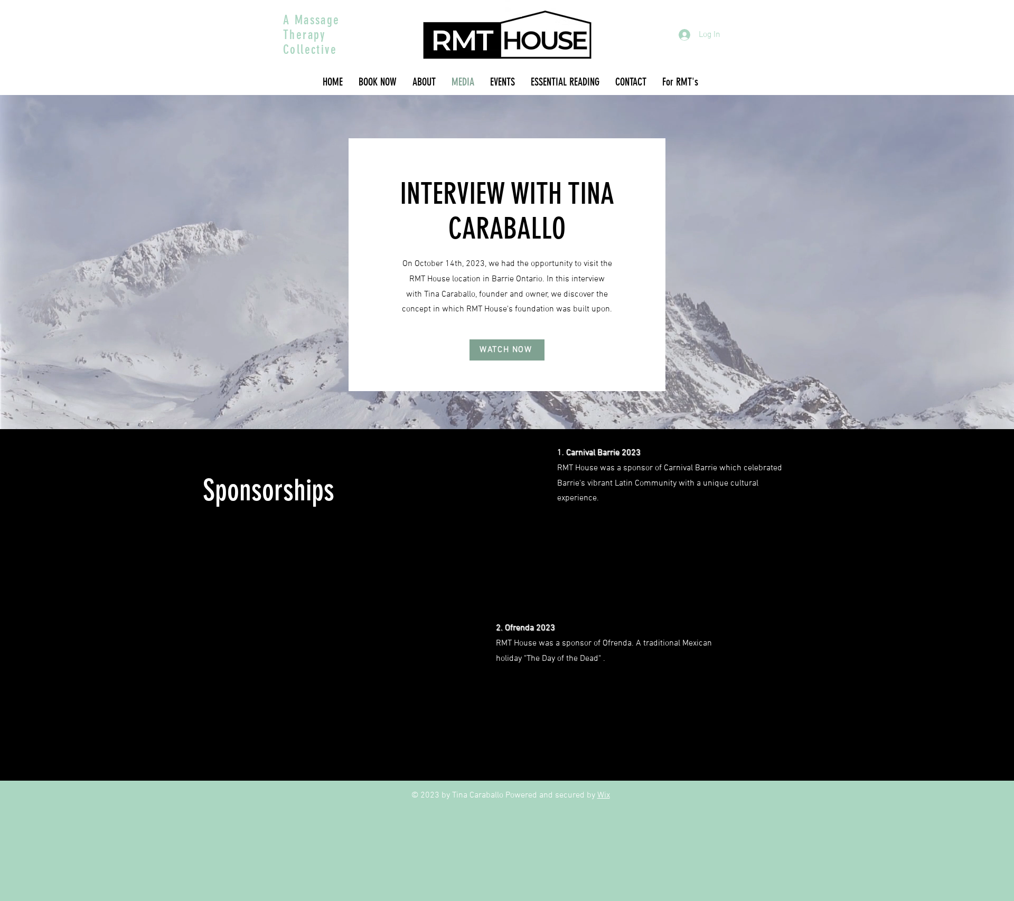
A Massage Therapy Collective (311, 35)
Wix (603, 795)
